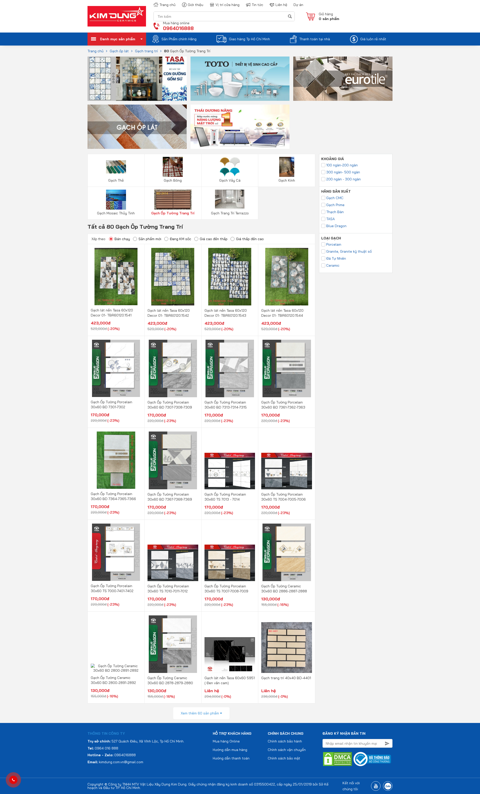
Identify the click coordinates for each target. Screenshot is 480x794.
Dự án (298, 5)
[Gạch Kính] (286, 167)
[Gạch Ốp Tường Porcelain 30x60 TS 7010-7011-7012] (173, 552)
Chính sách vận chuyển (287, 749)
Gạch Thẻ (116, 180)
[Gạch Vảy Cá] (230, 167)
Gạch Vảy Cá (229, 180)
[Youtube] (375, 786)
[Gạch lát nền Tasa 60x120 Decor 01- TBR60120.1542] (173, 276)
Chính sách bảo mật (284, 758)
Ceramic (333, 265)
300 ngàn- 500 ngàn (343, 172)
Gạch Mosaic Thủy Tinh (116, 213)
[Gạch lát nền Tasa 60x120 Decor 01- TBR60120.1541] (116, 276)
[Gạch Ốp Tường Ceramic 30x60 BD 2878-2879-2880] (173, 644)
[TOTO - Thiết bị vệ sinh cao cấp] (240, 78)
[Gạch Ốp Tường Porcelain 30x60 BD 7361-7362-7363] (286, 368)
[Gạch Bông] (172, 167)
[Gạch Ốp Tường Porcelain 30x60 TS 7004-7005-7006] (286, 460)
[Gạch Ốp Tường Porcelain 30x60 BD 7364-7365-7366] (116, 460)
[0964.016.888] (13, 780)
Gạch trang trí (146, 51)
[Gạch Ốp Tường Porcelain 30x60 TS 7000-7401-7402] (116, 552)
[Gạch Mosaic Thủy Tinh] (116, 199)
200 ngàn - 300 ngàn (343, 179)
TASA (330, 219)
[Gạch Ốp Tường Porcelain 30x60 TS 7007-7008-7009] (229, 552)
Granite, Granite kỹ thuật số (349, 251)
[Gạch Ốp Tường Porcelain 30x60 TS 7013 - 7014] (229, 460)
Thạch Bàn (335, 212)
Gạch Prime (335, 205)
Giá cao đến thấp (214, 239)
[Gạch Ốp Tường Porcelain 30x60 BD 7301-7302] (116, 368)
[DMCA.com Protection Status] (337, 758)
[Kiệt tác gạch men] (342, 78)
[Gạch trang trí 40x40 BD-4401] (286, 644)
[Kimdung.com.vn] (117, 16)
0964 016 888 (106, 748)
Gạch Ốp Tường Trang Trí (172, 213)
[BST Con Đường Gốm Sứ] (137, 78)
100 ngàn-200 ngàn (342, 165)
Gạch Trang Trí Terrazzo (230, 213)
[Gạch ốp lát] (137, 126)
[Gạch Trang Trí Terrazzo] (230, 199)
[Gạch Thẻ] (116, 167)
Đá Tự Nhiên (336, 258)
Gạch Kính (286, 180)
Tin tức (257, 5)
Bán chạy (122, 239)
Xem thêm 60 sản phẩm (200, 713)
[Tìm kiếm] (289, 16)
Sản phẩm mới (149, 239)
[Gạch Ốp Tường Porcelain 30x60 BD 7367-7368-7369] (173, 460)
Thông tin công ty (106, 733)
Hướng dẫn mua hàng (230, 749)
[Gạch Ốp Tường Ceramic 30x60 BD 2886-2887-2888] (286, 552)
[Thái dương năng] (240, 126)
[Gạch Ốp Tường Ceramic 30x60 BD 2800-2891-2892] (116, 644)
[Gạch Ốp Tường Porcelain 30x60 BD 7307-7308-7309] (173, 368)
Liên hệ (281, 5)
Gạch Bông (173, 180)
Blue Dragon (336, 226)
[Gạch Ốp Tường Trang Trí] (172, 199)
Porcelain (333, 244)
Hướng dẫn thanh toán (231, 758)
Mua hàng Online (226, 741)
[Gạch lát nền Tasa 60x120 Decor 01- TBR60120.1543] (229, 276)
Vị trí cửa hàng (228, 5)
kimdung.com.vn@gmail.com (121, 762)
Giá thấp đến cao (250, 239)
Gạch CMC (335, 198)
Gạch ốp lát (119, 51)
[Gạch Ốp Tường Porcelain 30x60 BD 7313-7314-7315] (229, 368)
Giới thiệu (195, 5)
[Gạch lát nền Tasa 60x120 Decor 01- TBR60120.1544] (286, 276)
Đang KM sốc (180, 239)
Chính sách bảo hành (285, 741)
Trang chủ (168, 5)
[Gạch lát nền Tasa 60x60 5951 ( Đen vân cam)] (229, 644)
